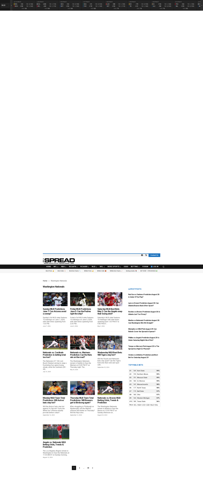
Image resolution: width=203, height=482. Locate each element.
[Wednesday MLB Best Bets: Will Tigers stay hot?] (110, 343)
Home (45, 281)
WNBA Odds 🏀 (101, 271)
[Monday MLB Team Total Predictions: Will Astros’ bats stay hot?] (55, 388)
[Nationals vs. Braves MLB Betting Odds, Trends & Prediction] (110, 388)
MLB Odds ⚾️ (62, 271)
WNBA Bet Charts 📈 (116, 271)
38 (88, 468)
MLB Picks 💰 (50, 271)
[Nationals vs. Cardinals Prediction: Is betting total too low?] (55, 343)
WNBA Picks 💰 (89, 271)
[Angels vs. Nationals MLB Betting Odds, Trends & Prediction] (56, 431)
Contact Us (154, 255)
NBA (139, 405)
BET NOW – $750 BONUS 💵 (148, 271)
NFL (135, 405)
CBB (147, 405)
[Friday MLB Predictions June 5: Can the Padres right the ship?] (82, 299)
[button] (163, 267)
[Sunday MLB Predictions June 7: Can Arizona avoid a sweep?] (55, 299)
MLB (152, 405)
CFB (143, 405)
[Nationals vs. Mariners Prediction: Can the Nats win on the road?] (82, 343)
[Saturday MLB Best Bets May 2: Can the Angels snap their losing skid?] (110, 299)
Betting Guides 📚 (131, 271)
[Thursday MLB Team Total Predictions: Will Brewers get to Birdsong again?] (82, 388)
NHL (156, 405)
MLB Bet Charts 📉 (75, 271)
